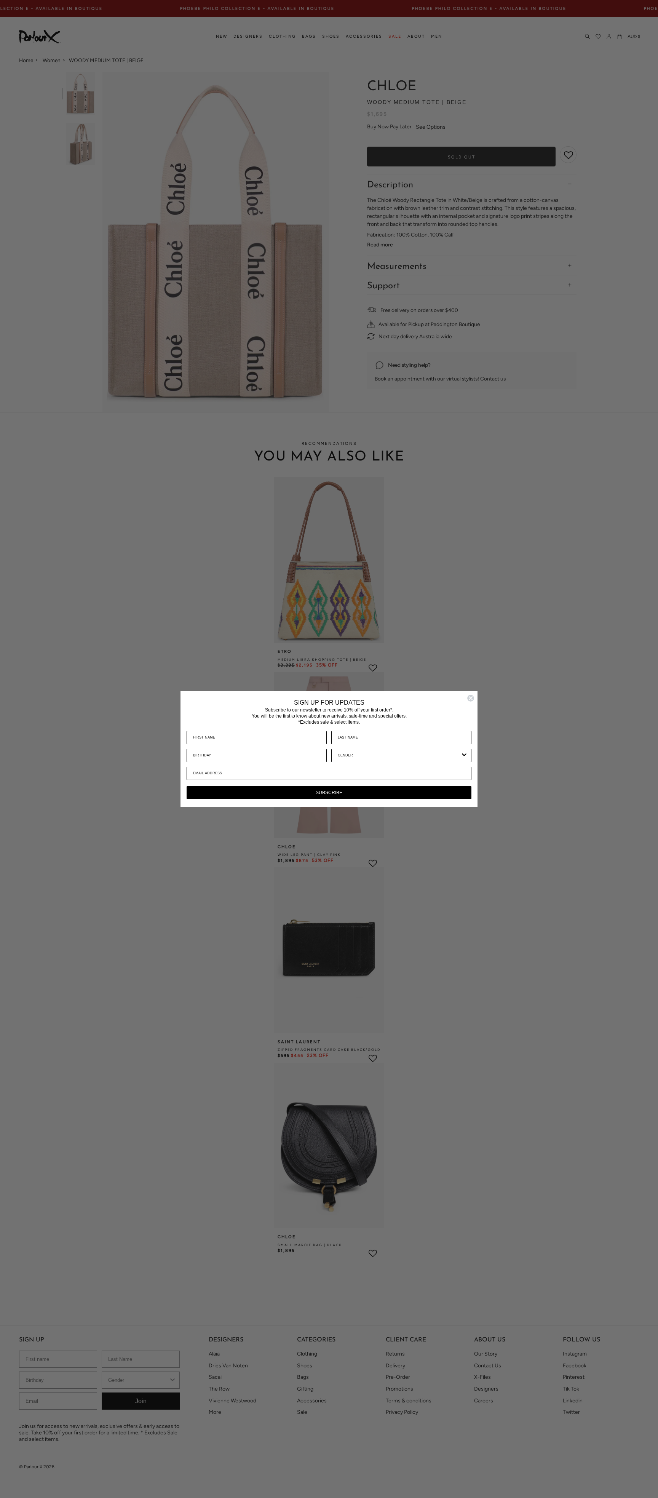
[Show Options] (464, 755)
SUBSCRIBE (329, 792)
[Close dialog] (470, 698)
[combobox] (399, 755)
